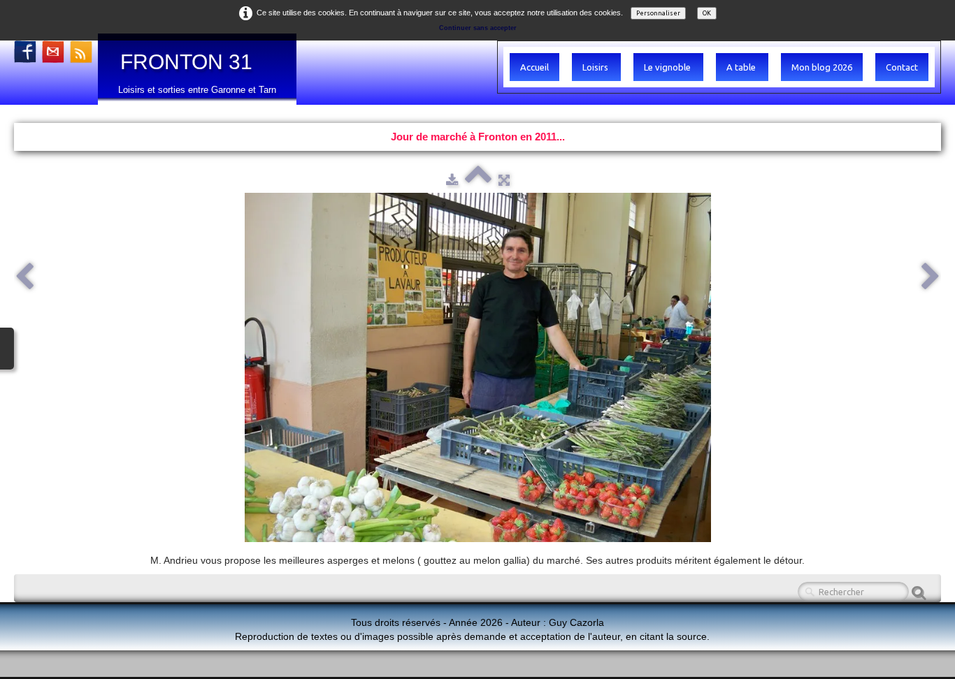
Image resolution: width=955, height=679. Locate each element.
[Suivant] (930, 277)
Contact (902, 67)
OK (707, 13)
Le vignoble (668, 67)
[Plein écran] (504, 179)
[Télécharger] (452, 179)
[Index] (478, 179)
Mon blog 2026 (821, 67)
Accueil (534, 67)
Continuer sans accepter (478, 27)
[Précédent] (24, 277)
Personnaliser (658, 13)
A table (742, 67)
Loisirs (596, 67)
